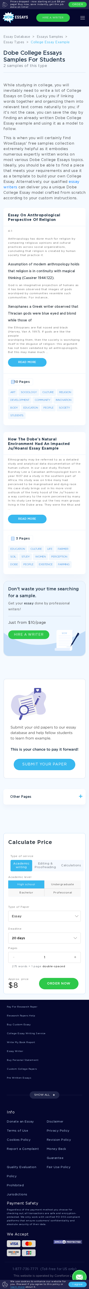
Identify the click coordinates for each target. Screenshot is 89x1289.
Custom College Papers (22, 1069)
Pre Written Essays (19, 1078)
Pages (13, 948)
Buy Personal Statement (22, 1060)
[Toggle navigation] (82, 17)
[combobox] (44, 916)
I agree (78, 1284)
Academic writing (21, 865)
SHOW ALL (42, 1095)
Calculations (71, 865)
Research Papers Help (21, 1016)
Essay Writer (15, 1051)
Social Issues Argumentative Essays (38, 812)
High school (26, 884)
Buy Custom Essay (19, 1025)
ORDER (77, 4)
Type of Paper (18, 907)
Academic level (19, 877)
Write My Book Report (21, 1042)
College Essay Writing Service (26, 1034)
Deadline (14, 929)
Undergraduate (62, 884)
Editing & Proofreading (45, 865)
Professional (62, 892)
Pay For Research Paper (22, 1007)
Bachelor (26, 892)
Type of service (22, 856)
